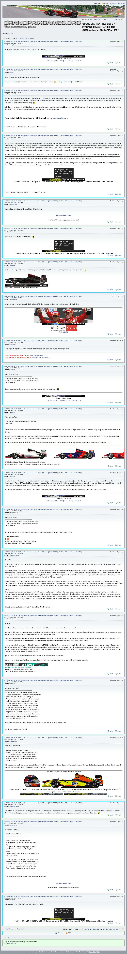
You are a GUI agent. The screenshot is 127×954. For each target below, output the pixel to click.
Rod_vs (12, 619)
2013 (70, 61)
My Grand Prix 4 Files (63, 216)
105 (107, 929)
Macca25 (13, 344)
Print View (61, 933)
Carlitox (12, 265)
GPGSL (11, 33)
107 (114, 929)
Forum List (8, 38)
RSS (69, 933)
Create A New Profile (118, 3)
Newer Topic (9, 929)
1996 (47, 61)
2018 (79, 61)
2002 (56, 61)
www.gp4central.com (64, 82)
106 (110, 929)
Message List (20, 38)
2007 (61, 61)
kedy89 (12, 45)
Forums (89, 19)
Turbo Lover (13, 204)
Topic (104, 19)
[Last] (123, 929)
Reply (111, 62)
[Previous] (83, 929)
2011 (65, 61)
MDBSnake (13, 741)
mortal (12, 72)
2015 (75, 61)
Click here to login (10, 944)
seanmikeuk (14, 512)
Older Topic (20, 929)
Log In (106, 3)
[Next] (120, 929)
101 (94, 929)
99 (88, 929)
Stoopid (12, 139)
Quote (119, 62)
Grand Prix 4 (97, 19)
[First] (80, 929)
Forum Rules (92, 952)
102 (97, 929)
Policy (98, 952)
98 (86, 929)
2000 (52, 61)
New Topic (31, 38)
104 (104, 929)
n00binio (12, 683)
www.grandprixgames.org (36, 355)
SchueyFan (13, 299)
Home (84, 19)
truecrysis (13, 94)
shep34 (12, 412)
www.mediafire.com (11, 82)
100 (91, 929)
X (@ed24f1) (63, 332)
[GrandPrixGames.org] (42, 21)
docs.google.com (59, 118)
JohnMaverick (14, 555)
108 (117, 929)
